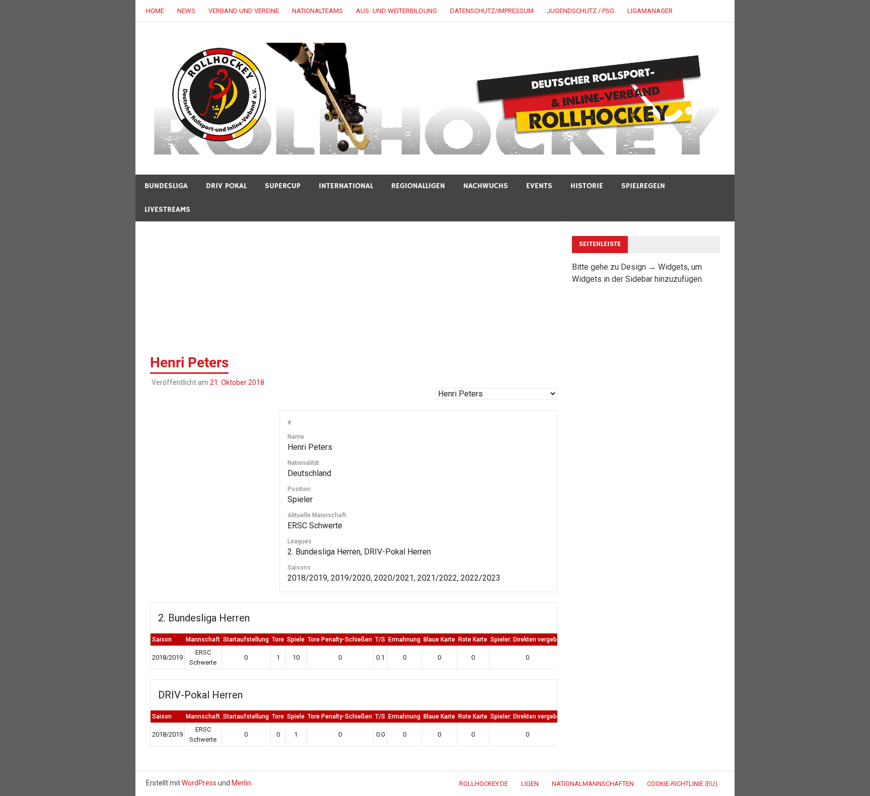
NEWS (186, 11)
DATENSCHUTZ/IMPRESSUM (492, 11)
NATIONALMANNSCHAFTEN (593, 783)
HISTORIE (586, 186)
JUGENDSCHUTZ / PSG (580, 11)
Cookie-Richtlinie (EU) (682, 783)
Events (539, 186)
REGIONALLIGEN (418, 186)
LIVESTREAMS (167, 209)
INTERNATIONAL (346, 186)
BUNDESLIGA (166, 186)
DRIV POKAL (226, 186)
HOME (155, 11)
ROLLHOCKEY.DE (483, 783)
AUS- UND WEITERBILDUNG (396, 11)
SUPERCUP (283, 186)
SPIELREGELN (643, 186)
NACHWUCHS (485, 186)
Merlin (241, 783)
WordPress (199, 783)
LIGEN (530, 783)
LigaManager (650, 11)
